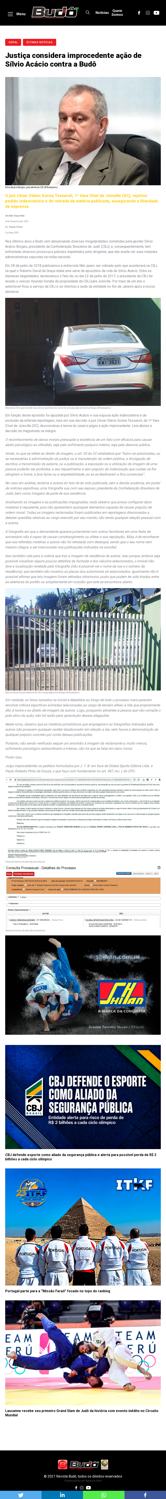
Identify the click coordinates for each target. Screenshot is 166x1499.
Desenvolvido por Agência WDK (83, 1480)
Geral (13, 42)
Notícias (102, 13)
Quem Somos (117, 13)
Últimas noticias (39, 42)
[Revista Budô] (55, 12)
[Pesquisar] (87, 12)
